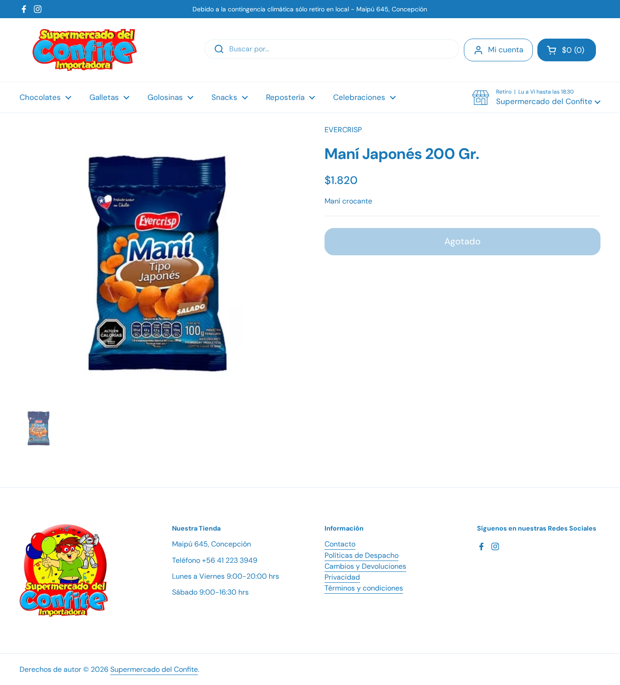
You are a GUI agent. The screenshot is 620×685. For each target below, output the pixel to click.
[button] (566, 50)
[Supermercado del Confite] (85, 50)
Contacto (340, 544)
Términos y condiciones (364, 588)
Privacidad (342, 577)
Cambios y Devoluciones (365, 566)
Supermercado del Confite (154, 669)
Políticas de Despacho (362, 555)
